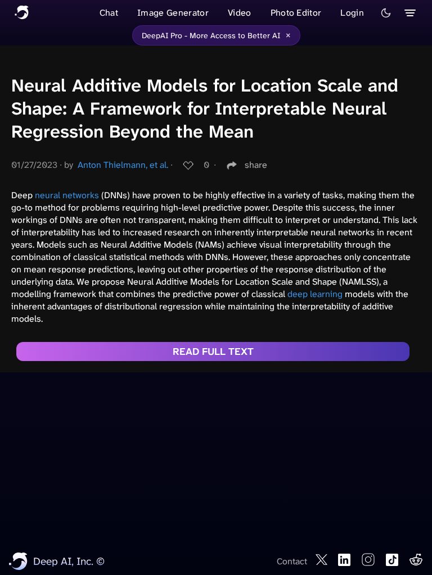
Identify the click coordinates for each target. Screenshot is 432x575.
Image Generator (173, 13)
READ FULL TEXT (213, 351)
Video (239, 13)
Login (352, 13)
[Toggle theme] (386, 13)
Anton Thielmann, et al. (123, 165)
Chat (109, 13)
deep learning (315, 294)
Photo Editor (296, 13)
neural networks (67, 195)
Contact (292, 561)
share (256, 165)
